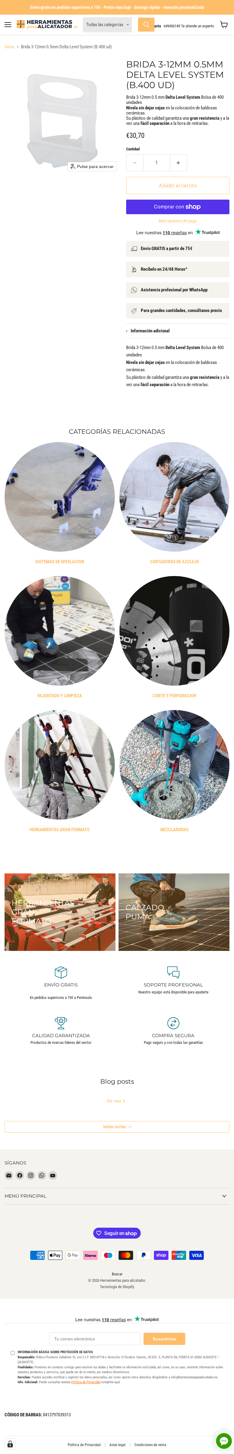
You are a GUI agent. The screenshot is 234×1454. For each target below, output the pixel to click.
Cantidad (133, 149)
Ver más (114, 1101)
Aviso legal (117, 1445)
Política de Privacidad (85, 1382)
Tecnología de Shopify (117, 1286)
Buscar (117, 1274)
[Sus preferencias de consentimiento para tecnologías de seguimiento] (10, 1444)
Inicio (9, 47)
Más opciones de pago (178, 220)
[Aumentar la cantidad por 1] (178, 162)
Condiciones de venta (150, 1445)
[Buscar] (146, 25)
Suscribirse (164, 1338)
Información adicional (148, 331)
